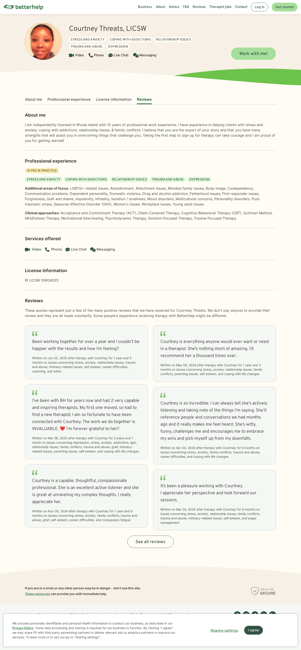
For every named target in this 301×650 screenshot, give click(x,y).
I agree (253, 630)
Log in (259, 7)
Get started (284, 7)
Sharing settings (224, 630)
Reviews (144, 99)
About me (33, 99)
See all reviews (150, 542)
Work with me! (253, 54)
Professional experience (69, 99)
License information (114, 99)
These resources (37, 594)
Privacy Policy (22, 628)
